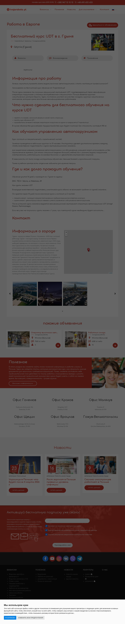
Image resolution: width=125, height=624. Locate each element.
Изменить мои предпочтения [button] (30, 618)
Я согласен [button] (10, 618)
